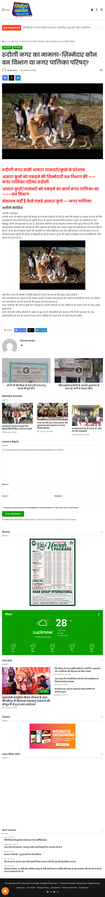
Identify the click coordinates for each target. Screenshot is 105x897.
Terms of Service (69, 887)
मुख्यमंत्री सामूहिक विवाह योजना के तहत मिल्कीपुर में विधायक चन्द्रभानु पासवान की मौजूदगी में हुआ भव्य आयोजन (26, 701)
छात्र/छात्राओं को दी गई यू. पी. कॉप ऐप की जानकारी (87, 430)
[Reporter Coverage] (22, 9)
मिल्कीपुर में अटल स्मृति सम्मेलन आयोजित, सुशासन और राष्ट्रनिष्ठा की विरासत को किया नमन (77, 670)
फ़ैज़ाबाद (17, 47)
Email (5, 496)
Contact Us (83, 887)
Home (7, 41)
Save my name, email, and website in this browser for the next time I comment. (41, 507)
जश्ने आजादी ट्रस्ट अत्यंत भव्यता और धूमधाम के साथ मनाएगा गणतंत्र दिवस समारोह (52, 425)
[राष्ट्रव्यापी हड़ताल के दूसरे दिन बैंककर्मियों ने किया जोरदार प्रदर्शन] (17, 413)
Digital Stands (94, 883)
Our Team (30, 887)
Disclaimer (55, 887)
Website (58, 496)
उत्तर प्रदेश (14, 41)
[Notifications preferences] (5, 891)
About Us (21, 887)
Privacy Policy (43, 887)
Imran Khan (12, 70)
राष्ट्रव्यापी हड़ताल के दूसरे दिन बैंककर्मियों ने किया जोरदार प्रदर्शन (17, 427)
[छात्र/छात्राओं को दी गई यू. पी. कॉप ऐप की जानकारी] (87, 414)
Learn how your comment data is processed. (57, 519)
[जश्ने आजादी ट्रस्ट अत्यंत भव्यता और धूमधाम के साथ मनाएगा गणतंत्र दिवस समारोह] (52, 411)
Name (5, 484)
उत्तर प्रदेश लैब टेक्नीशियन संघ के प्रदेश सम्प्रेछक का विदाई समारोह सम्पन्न (60, 27)
